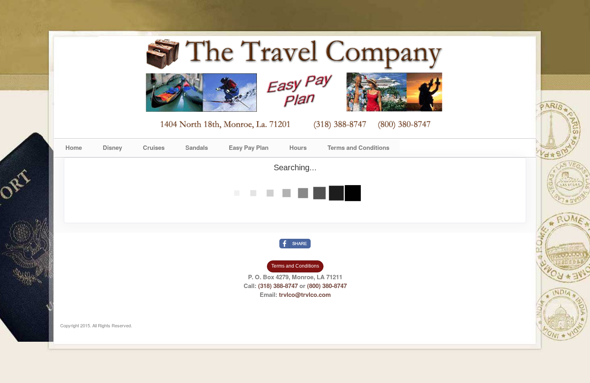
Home (73, 147)
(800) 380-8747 (327, 285)
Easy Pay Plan (249, 147)
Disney (112, 147)
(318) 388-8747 (278, 285)
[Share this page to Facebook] (295, 243)
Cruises (154, 147)
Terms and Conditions (358, 147)
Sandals (196, 147)
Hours (298, 147)
